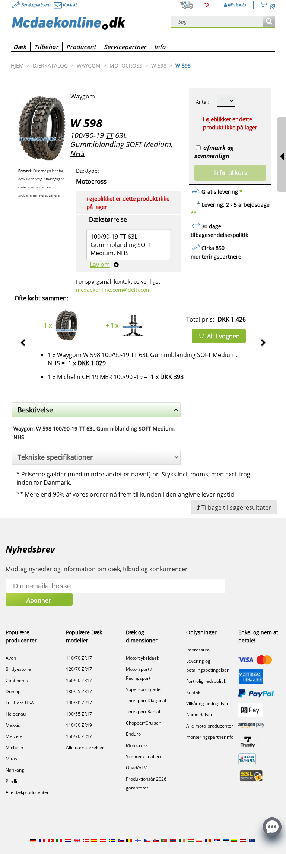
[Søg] (269, 22)
